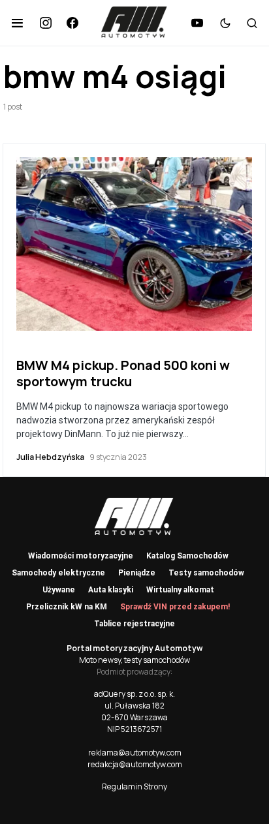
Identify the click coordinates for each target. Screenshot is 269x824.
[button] (17, 23)
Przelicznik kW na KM (66, 606)
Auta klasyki (110, 589)
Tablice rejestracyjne (134, 623)
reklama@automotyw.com (135, 752)
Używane (58, 589)
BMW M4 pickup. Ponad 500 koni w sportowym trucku (123, 373)
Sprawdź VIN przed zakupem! (175, 606)
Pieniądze (136, 572)
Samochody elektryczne (58, 572)
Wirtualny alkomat (180, 589)
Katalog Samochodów (187, 555)
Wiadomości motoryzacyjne (80, 555)
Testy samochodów (206, 572)
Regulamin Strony (134, 786)
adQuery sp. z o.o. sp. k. (134, 693)
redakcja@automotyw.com (134, 764)
